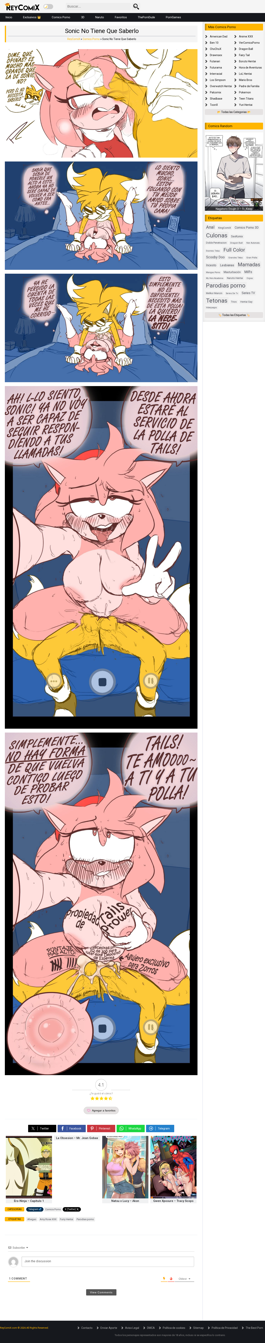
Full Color (234, 250)
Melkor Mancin (214, 293)
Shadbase (216, 98)
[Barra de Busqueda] (136, 6)
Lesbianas (227, 265)
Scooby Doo (215, 257)
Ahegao (31, 1219)
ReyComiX (73, 39)
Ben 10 (214, 42)
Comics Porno (61, 17)
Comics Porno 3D (247, 228)
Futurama (216, 67)
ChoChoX (215, 48)
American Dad (218, 36)
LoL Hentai (245, 73)
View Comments (101, 1292)
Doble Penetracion (216, 242)
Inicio (8, 17)
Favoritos (121, 17)
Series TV (248, 293)
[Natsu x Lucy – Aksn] (125, 1197)
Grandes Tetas (235, 258)
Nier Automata (253, 243)
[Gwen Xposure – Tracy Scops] (173, 1197)
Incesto (211, 265)
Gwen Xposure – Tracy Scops (173, 1201)
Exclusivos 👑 (32, 17)
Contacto (87, 1327)
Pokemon (245, 92)
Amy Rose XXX (48, 1219)
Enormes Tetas (213, 251)
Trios (234, 301)
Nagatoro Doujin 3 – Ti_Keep (234, 209)
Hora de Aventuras (250, 67)
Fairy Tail (244, 55)
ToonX (214, 104)
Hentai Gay (246, 301)
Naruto (99, 17)
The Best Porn (254, 1327)
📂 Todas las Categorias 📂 (234, 112)
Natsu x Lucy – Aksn (125, 1201)
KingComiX (224, 227)
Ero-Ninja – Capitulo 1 (29, 1201)
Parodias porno (85, 1219)
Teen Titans (246, 98)
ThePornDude (146, 17)
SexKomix (237, 236)
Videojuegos (211, 307)
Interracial (216, 73)
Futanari (215, 61)
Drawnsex (216, 55)
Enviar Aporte (108, 1327)
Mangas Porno (213, 272)
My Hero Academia (214, 278)
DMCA (151, 1327)
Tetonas (216, 300)
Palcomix (215, 92)
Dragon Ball (246, 48)
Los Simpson (218, 80)
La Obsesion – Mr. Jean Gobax (77, 1138)
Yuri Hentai (245, 104)
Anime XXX (246, 36)
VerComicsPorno (249, 42)
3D (82, 17)
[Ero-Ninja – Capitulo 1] (29, 1197)
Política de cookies (174, 1327)
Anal (210, 227)
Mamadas (249, 264)
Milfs (248, 272)
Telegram (33, 1209)
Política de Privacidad (225, 1327)
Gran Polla (251, 257)
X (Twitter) (70, 1209)
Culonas (216, 235)
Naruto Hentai (235, 278)
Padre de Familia (249, 86)
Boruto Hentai (247, 61)
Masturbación (232, 272)
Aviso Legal (132, 1327)
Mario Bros (245, 80)
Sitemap (198, 1327)
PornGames (173, 17)
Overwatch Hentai (221, 86)
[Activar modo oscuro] (48, 6)
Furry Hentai (66, 1219)
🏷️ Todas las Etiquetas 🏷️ (234, 315)
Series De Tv (232, 293)
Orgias (250, 278)
